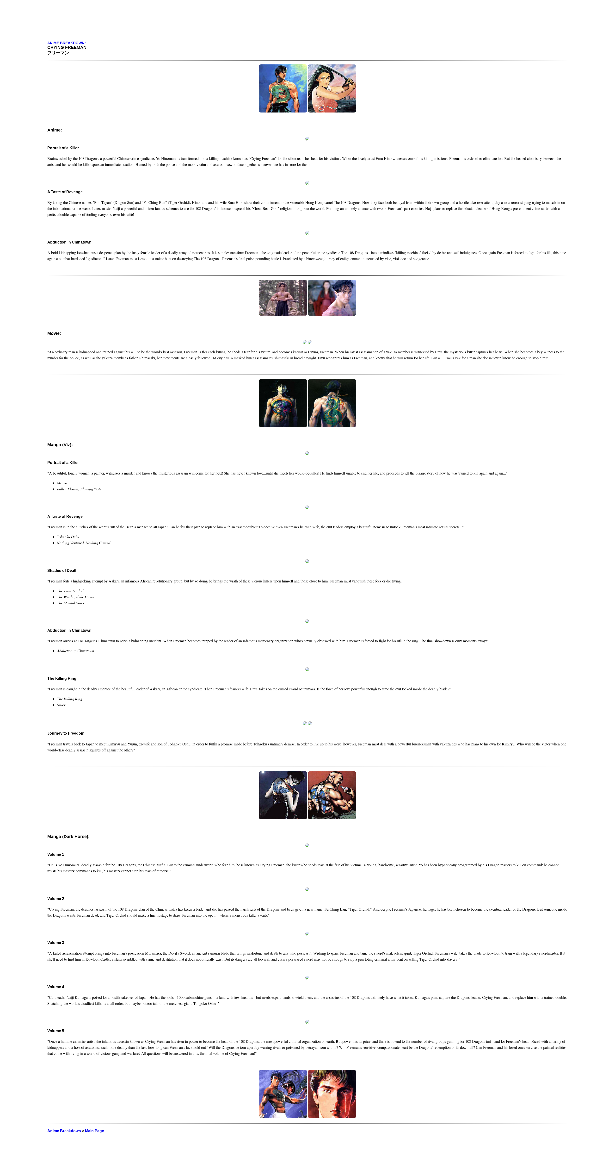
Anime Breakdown (64, 1131)
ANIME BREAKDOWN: (66, 43)
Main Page (94, 1131)
